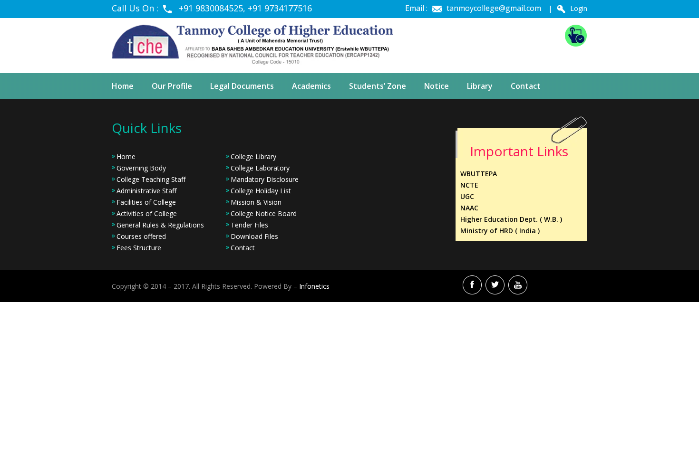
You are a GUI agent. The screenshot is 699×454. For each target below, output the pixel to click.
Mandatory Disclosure (265, 179)
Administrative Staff (146, 190)
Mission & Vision (256, 202)
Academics (311, 86)
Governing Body (141, 167)
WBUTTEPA (478, 173)
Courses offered (141, 236)
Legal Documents (242, 86)
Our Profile (172, 86)
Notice (436, 86)
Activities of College (146, 213)
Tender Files (249, 224)
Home (123, 86)
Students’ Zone (377, 86)
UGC (467, 196)
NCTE (469, 184)
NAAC (469, 207)
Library (480, 86)
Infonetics (314, 286)
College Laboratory (260, 167)
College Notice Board (264, 213)
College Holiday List (261, 190)
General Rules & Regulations (160, 224)
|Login (567, 9)
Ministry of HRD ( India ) (500, 230)
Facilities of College (146, 202)
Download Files (254, 236)
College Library (253, 156)
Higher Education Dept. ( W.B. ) (511, 219)
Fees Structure (138, 247)
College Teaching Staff (150, 179)
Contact (526, 86)
